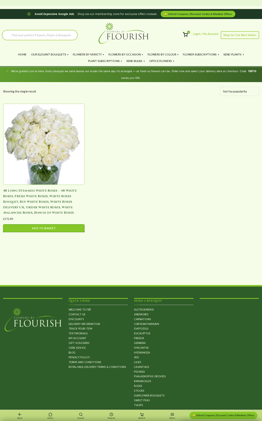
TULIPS (138, 405)
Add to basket (44, 228)
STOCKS (139, 390)
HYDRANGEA (142, 352)
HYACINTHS (141, 347)
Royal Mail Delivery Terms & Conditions (97, 366)
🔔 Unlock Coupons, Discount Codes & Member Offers (223, 415)
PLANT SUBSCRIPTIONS (104, 61)
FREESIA (139, 338)
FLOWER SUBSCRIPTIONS (200, 54)
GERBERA (140, 342)
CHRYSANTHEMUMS (146, 323)
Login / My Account (205, 33)
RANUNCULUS (142, 381)
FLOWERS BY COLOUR (162, 54)
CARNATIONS (142, 319)
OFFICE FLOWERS (160, 61)
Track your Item (80, 328)
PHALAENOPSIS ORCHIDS (150, 376)
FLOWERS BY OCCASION (125, 54)
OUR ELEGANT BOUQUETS (48, 54)
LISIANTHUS (141, 366)
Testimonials (78, 333)
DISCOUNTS (76, 319)
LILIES (137, 362)
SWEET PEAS (142, 400)
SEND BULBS (134, 61)
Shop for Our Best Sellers (239, 35)
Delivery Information (84, 323)
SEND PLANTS (232, 54)
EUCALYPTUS (142, 333)
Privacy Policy (79, 357)
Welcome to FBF (80, 309)
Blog (72, 352)
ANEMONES (141, 314)
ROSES (138, 385)
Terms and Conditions (85, 362)
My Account (78, 338)
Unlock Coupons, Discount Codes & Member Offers (198, 14)
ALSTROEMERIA (144, 309)
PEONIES (139, 371)
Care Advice (77, 347)
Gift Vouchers (79, 342)
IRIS (136, 357)
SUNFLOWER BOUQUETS (149, 395)
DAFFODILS (141, 328)
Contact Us (77, 314)
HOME (22, 54)
